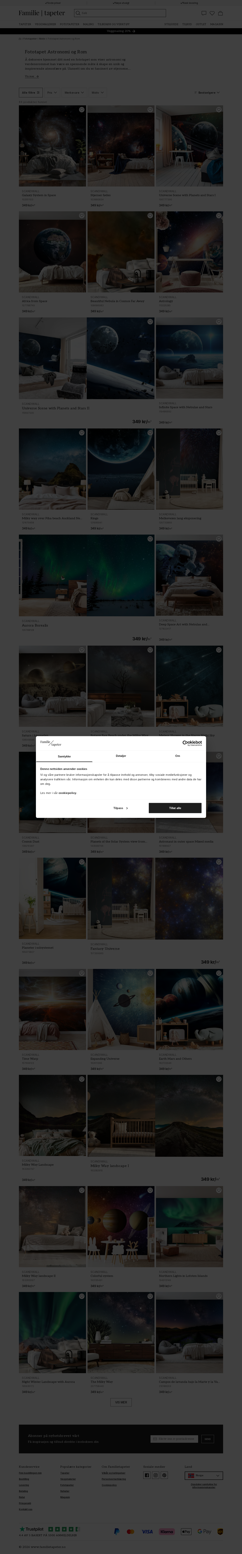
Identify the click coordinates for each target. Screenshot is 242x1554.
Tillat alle (175, 807)
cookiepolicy (67, 792)
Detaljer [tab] (121, 755)
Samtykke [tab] (64, 756)
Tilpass (118, 807)
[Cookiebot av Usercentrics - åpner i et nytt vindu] (185, 743)
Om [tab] (177, 755)
